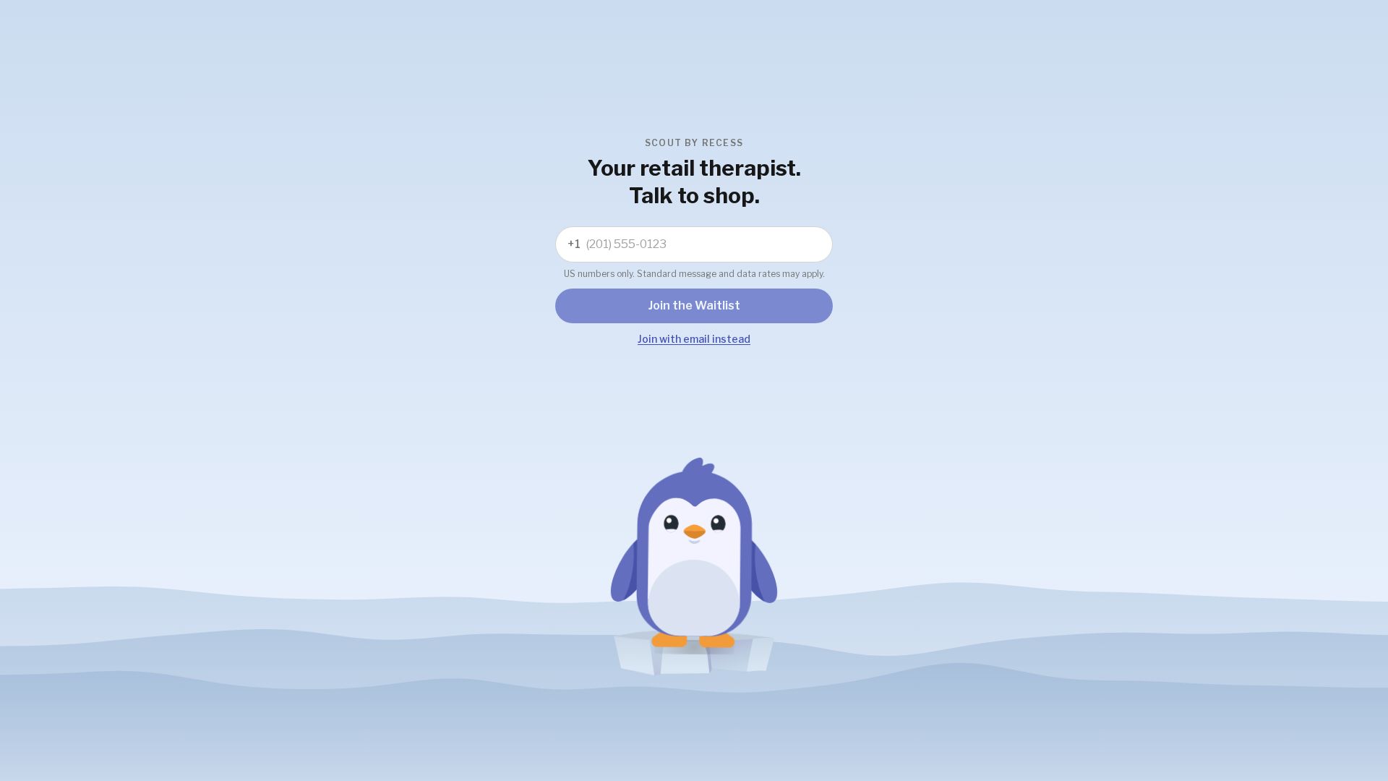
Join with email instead (694, 339)
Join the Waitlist (694, 305)
